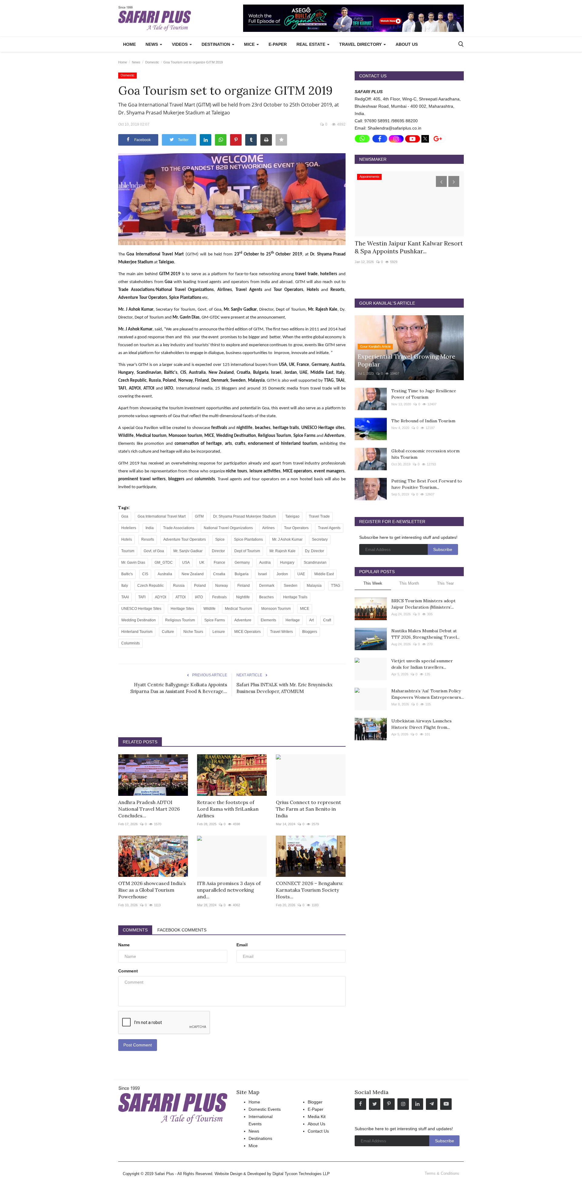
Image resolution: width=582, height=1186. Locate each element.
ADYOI (160, 597)
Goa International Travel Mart (162, 516)
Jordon (282, 574)
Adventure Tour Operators (184, 539)
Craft (327, 620)
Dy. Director (314, 551)
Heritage (293, 620)
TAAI (125, 597)
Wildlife (209, 609)
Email (242, 944)
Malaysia (314, 585)
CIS (145, 574)
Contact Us (318, 1131)
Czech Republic (150, 585)
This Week (372, 583)
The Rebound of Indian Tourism (423, 421)
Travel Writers (281, 632)
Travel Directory (361, 44)
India (150, 528)
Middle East (324, 574)
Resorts (147, 539)
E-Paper (278, 44)
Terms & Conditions (442, 1173)
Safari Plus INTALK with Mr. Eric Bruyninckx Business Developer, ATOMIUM (284, 688)
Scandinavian (315, 562)
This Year (445, 583)
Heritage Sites (182, 609)
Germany (242, 562)
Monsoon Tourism (276, 609)
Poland (200, 585)
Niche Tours (193, 632)
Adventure (242, 620)
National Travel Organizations (228, 528)
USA (186, 562)
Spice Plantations (248, 539)
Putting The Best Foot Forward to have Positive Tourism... (426, 484)
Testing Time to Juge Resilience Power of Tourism (423, 394)
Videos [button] (180, 44)
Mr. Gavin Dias (133, 562)
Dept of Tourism (247, 551)
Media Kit (317, 1116)
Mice (253, 1145)
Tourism (127, 551)
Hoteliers (128, 528)
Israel (262, 574)
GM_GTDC (164, 562)
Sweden (290, 585)
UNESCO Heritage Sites (141, 609)
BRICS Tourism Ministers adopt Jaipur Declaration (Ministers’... (423, 604)
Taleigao (292, 516)
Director (218, 551)
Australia (165, 574)
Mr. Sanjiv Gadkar (187, 551)
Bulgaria (242, 574)
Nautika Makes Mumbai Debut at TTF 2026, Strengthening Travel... (425, 634)
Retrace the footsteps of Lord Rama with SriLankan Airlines (228, 809)
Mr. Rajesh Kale (282, 551)
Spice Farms (214, 620)
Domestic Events (265, 1109)
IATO (199, 597)
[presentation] (441, 181)
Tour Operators (296, 528)
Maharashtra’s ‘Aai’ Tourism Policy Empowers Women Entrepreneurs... (427, 694)
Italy (124, 585)
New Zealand (193, 574)
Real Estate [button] (311, 44)
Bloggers (309, 632)
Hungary (287, 562)
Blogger (315, 1102)
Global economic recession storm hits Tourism (425, 454)
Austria (265, 562)
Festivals (219, 597)
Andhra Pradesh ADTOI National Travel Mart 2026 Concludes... (149, 809)
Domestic (152, 62)
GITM (199, 516)
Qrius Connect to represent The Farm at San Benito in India (308, 809)
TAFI (142, 597)
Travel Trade (319, 516)
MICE (304, 609)
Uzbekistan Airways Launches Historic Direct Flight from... (421, 724)
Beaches (266, 597)
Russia (179, 585)
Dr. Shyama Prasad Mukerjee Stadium (244, 516)
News (136, 62)
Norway (221, 585)
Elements (268, 620)
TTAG (335, 585)
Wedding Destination (138, 620)
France (219, 562)
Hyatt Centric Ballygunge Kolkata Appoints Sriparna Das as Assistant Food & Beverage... (178, 688)
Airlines (268, 528)
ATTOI (181, 597)
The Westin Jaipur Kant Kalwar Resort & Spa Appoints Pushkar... (409, 247)
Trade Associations (178, 528)
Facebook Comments (181, 930)
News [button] (152, 44)
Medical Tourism (238, 609)
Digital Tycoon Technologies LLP (301, 1173)
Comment (128, 970)
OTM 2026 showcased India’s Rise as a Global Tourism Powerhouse (152, 890)
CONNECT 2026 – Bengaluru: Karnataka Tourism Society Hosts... (309, 890)
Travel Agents (329, 528)
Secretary (320, 539)
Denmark (266, 585)
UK (201, 562)
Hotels (126, 539)
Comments (135, 930)
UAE (301, 574)
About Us (407, 44)
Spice (220, 539)
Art (311, 620)
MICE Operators (247, 632)
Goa (124, 516)
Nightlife (243, 597)
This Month (409, 583)
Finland (243, 585)
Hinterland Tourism (136, 632)
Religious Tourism (180, 620)
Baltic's (127, 574)
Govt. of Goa (154, 551)
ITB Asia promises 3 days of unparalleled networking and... (229, 890)
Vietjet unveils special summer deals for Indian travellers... (422, 664)
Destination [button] (216, 44)
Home (129, 44)
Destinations (260, 1138)
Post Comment (137, 1044)
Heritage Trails (295, 597)
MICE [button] (250, 44)
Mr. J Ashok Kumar (287, 539)
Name (124, 944)
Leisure (218, 632)
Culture (168, 632)
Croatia (219, 574)
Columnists (130, 643)
